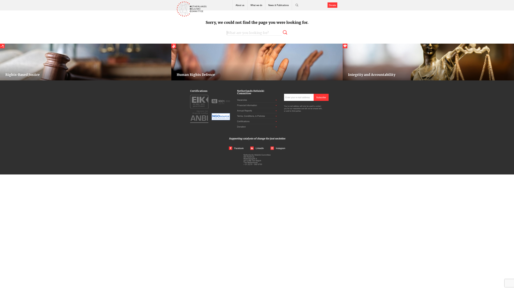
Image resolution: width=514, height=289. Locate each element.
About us (240, 5)
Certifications (243, 121)
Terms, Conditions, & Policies (251, 115)
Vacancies (242, 99)
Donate (332, 5)
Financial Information (247, 105)
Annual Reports (244, 110)
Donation (241, 126)
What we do (256, 5)
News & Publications (278, 5)
